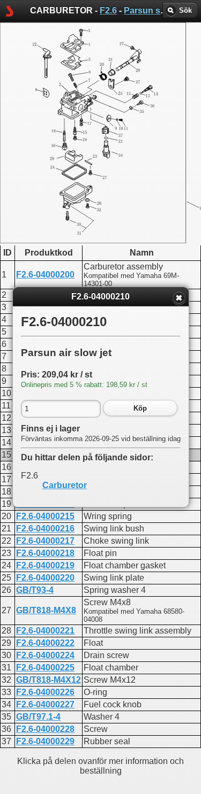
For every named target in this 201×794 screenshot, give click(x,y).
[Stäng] (179, 298)
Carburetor (64, 485)
